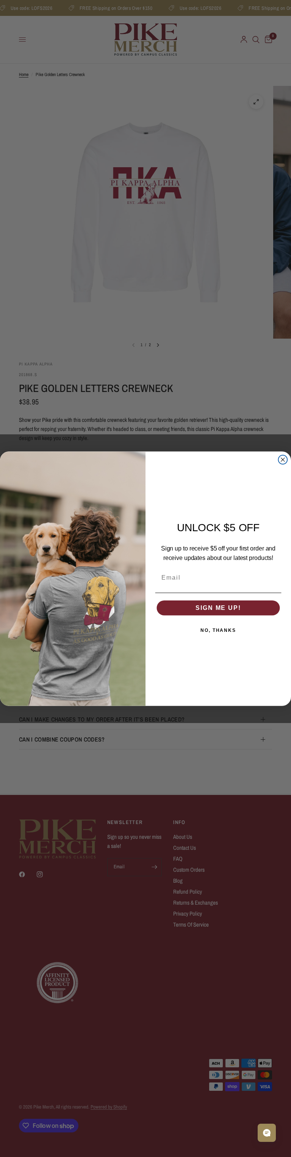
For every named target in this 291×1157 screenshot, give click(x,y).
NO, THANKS (218, 630)
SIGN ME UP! (218, 607)
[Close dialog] (283, 459)
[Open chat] (267, 1133)
